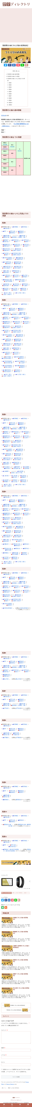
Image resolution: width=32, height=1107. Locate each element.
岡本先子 (21, 358)
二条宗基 (6, 475)
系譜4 (10, 89)
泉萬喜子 (22, 367)
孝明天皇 (25, 284)
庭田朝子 (8, 263)
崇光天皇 (6, 253)
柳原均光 (26, 548)
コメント (4, 1030)
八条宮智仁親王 (17, 539)
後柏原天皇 (18, 262)
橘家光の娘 (6, 237)
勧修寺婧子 (6, 285)
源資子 (7, 254)
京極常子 (19, 541)
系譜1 (10, 82)
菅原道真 (12, 146)
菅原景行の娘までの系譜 (13, 76)
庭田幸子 (9, 259)
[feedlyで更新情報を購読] (2, 907)
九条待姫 (26, 468)
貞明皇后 (14, 290)
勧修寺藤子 (18, 263)
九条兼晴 (26, 467)
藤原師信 (12, 232)
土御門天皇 (26, 240)
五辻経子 (26, 246)
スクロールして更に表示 (23, 888)
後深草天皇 (17, 244)
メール (4, 1055)
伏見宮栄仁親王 (16, 253)
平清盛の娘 (16, 734)
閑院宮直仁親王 (8, 279)
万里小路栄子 (7, 268)
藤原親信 (6, 799)
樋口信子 (14, 477)
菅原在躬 (3, 115)
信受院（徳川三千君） (17, 472)
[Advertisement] (16, 26)
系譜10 (10, 102)
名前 (3, 1047)
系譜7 (10, 96)
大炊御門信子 (19, 259)
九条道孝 (6, 480)
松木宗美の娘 (8, 362)
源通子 (27, 241)
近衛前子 (16, 272)
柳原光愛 (15, 553)
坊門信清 (6, 708)
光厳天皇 (18, 249)
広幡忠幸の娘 (16, 544)
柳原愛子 (6, 290)
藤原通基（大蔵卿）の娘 (18, 237)
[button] (28, 676)
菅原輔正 (15, 227)
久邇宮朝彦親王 (20, 365)
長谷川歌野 (15, 554)
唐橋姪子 (23, 477)
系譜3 (10, 87)
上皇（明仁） (9, 293)
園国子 (8, 276)
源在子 (17, 241)
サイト (3, 1062)
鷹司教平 (17, 467)
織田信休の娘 (7, 548)
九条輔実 (6, 471)
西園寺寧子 (7, 250)
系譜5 (10, 91)
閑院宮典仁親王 (20, 279)
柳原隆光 (6, 553)
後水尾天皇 (7, 275)
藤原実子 (21, 232)
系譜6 (10, 93)
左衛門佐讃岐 (8, 281)
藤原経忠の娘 (7, 824)
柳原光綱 (8, 550)
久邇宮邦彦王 (7, 370)
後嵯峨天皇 (7, 244)
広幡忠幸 (6, 544)
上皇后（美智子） (8, 294)
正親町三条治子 (16, 254)
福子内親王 (8, 357)
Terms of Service (10, 1084)
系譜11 (10, 104)
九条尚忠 (23, 475)
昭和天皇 (23, 288)
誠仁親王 (6, 271)
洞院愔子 (17, 246)
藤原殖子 (6, 240)
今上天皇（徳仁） (21, 293)
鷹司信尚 (7, 468)
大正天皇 (14, 288)
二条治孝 (14, 475)
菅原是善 (5, 144)
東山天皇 (25, 275)
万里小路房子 (17, 268)
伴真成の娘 (5, 148)
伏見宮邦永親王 (7, 358)
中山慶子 (25, 285)
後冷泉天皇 (12, 846)
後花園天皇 (20, 257)
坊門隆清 (6, 737)
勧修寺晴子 (6, 272)
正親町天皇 (18, 266)
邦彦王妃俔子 (7, 371)
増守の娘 (12, 231)
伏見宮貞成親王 (8, 257)
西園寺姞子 (7, 246)
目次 (14, 71)
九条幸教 (20, 471)
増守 (5, 231)
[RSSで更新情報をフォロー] (6, 907)
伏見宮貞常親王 (8, 608)
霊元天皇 (16, 275)
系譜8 (10, 98)
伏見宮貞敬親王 (20, 361)
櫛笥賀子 (25, 276)
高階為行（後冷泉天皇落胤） (12, 849)
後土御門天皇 (7, 262)
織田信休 (26, 544)
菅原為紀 (24, 227)
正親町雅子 (16, 285)
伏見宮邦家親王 (8, 365)
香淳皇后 (23, 290)
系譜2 (10, 85)
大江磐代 (22, 281)
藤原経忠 (21, 231)
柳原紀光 (17, 548)
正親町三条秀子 (16, 250)
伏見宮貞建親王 (19, 357)
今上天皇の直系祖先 (7, 892)
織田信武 (17, 545)
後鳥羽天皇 (15, 240)
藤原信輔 (6, 235)
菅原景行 (20, 150)
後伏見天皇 (7, 249)
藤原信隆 (22, 235)
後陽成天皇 (16, 271)
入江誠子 (22, 362)
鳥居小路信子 (8, 367)
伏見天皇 (26, 244)
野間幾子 (6, 481)
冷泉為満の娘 (16, 468)
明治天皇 (6, 288)
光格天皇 (6, 284)
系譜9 (10, 100)
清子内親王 (7, 467)
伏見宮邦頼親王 (8, 361)
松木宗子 (16, 276)
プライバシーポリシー (16, 1100)
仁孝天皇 (16, 284)
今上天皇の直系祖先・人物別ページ (21, 892)
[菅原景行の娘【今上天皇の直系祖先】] (14, 65)
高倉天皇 (6, 241)
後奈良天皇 (7, 266)
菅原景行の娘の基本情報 (13, 74)
